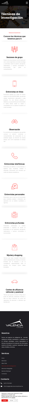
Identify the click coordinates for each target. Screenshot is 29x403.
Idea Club (4, 363)
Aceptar (4, 400)
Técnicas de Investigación (9, 366)
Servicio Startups (6, 371)
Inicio (3, 358)
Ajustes (11, 400)
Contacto (4, 373)
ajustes (13, 397)
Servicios (4, 360)
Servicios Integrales (7, 368)
